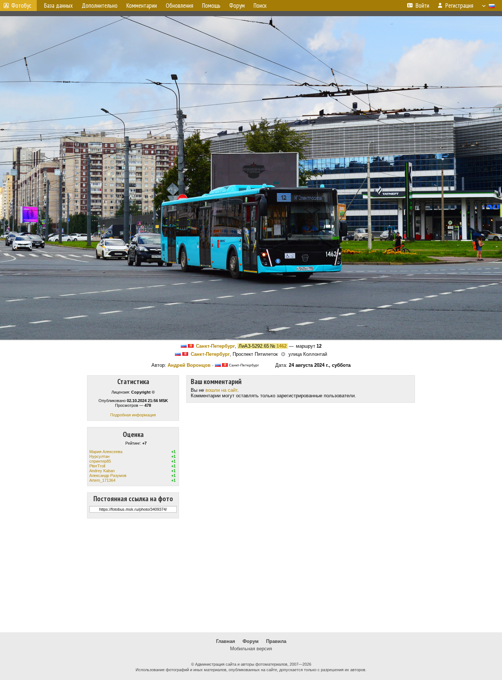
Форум (251, 641)
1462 (281, 346)
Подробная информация (133, 415)
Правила (276, 641)
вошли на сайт (221, 390)
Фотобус (21, 5)
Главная (225, 641)
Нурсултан (99, 456)
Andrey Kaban (102, 471)
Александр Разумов (107, 475)
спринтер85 (100, 461)
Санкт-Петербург (215, 346)
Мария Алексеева (105, 451)
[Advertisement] (251, 575)
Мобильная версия (251, 648)
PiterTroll (97, 466)
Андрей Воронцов (189, 365)
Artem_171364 (102, 480)
